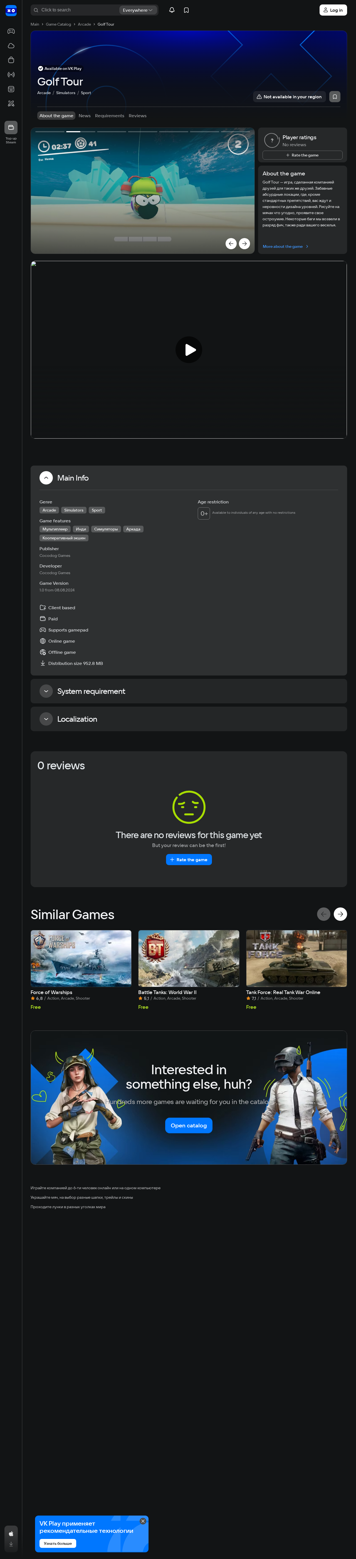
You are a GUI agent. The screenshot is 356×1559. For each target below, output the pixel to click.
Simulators (65, 92)
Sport (86, 92)
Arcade (44, 92)
